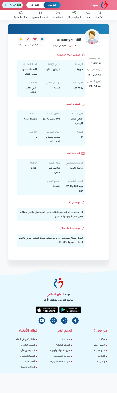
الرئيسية (99, 17)
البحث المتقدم (28, 345)
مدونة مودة (99, 350)
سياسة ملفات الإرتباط (60, 362)
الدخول (52, 5)
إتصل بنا (101, 362)
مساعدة (66, 339)
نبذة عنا (101, 339)
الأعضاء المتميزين (40, 17)
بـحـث (88, 17)
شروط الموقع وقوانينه (60, 350)
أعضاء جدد (58, 17)
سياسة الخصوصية (61, 356)
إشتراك (35, 5)
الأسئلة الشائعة (63, 345)
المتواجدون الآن (74, 17)
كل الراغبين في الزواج (25, 339)
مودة (94, 5)
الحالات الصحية (21, 17)
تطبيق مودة (99, 345)
